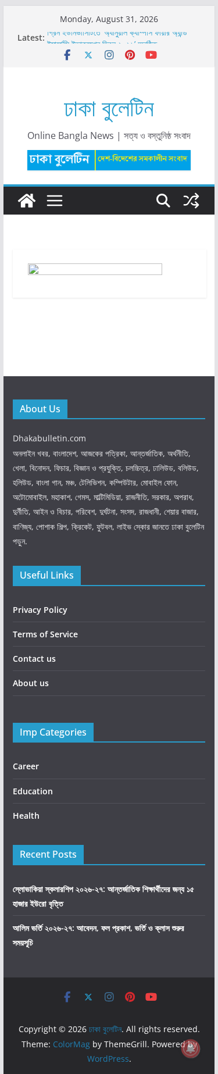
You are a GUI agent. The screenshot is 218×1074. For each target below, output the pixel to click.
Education (33, 791)
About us (31, 682)
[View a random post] (191, 201)
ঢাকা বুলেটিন (109, 107)
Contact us (34, 658)
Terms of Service (45, 634)
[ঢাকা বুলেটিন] (27, 201)
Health (26, 815)
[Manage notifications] (190, 1048)
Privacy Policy (40, 609)
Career (26, 766)
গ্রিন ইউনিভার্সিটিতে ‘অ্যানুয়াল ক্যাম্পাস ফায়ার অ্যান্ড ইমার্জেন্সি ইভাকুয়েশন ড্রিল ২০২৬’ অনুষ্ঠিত (117, 41)
